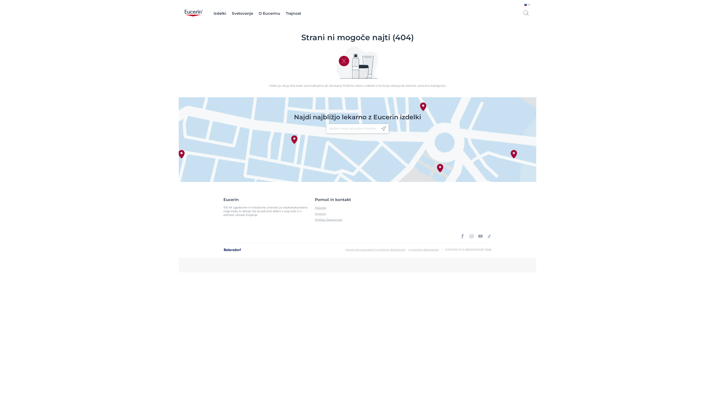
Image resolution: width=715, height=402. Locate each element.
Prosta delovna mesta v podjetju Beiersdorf (375, 249)
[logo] (194, 13)
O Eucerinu (269, 13)
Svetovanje (242, 13)
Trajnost (293, 13)
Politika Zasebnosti (328, 219)
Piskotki (320, 208)
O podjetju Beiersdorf (424, 249)
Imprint (320, 214)
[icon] (383, 128)
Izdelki (220, 13)
